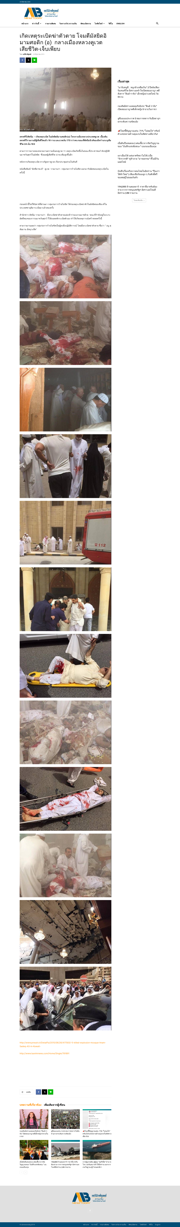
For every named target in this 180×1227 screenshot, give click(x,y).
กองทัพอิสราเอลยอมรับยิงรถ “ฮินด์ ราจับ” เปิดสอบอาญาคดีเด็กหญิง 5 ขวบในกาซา (34, 1133)
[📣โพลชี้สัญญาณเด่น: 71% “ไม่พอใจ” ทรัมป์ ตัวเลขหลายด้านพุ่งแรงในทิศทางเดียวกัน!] (97, 1119)
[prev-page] (21, 1172)
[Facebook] (22, 60)
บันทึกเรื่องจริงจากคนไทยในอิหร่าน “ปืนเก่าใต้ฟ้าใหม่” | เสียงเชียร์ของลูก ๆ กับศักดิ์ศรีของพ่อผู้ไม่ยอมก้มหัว (139, 174)
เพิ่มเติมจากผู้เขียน (54, 1104)
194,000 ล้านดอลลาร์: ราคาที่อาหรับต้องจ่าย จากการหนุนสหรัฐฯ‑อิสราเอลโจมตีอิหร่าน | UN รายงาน (65, 1164)
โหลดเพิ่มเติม (138, 200)
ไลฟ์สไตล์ (99, 23)
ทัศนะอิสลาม (86, 23)
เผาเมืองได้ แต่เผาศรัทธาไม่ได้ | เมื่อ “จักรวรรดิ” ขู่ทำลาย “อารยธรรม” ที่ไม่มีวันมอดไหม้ (138, 158)
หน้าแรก (24, 23)
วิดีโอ (110, 23)
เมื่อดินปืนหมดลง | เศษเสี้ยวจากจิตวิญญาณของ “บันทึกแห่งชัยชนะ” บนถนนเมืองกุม (33, 1164)
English (120, 23)
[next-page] (25, 1172)
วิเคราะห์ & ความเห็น (68, 23)
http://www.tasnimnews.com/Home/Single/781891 (44, 1053)
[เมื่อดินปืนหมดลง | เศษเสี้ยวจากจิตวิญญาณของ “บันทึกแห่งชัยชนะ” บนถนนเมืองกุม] (34, 1150)
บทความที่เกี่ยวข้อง (30, 1104)
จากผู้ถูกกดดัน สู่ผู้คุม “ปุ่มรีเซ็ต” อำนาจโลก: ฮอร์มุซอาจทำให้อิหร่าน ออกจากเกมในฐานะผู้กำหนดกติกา (97, 1164)
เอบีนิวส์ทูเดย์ (27, 54)
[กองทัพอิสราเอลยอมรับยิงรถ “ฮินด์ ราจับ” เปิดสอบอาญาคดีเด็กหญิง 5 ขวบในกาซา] (34, 1119)
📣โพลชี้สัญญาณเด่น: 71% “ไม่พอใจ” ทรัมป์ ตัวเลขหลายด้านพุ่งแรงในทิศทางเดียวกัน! (97, 1133)
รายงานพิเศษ (50, 23)
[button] (157, 23)
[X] (28, 60)
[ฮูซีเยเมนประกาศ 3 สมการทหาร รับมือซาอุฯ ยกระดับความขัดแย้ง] (65, 1119)
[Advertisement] (112, 13)
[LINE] (34, 60)
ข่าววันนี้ (35, 23)
